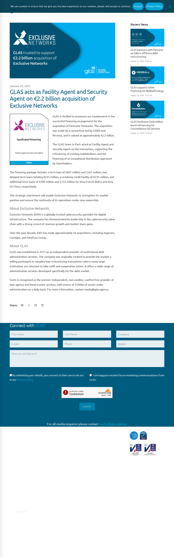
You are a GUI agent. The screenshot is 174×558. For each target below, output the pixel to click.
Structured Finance (101, 494)
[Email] (22, 305)
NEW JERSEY (57, 504)
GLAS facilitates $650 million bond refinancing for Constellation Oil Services (146, 125)
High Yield (95, 454)
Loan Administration (102, 473)
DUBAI (53, 539)
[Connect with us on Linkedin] (11, 502)
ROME (53, 483)
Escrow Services (99, 447)
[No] (169, 6)
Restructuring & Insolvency (105, 487)
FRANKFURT (57, 469)
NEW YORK (56, 497)
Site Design (81, 551)
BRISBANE (56, 525)
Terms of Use (46, 551)
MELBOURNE (57, 532)
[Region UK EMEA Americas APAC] (140, 345)
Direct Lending (98, 440)
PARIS (53, 462)
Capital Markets (99, 433)
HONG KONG (57, 546)
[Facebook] (36, 305)
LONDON (55, 455)
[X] (29, 305)
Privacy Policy (25, 379)
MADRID (54, 476)
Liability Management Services (102, 464)
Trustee (94, 508)
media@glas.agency (112, 424)
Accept (138, 6)
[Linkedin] (42, 305)
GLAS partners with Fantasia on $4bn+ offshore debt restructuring (146, 53)
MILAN (53, 490)
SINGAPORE (57, 511)
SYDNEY (54, 518)
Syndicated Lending (101, 501)
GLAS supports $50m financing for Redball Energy (146, 89)
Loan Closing (97, 480)
